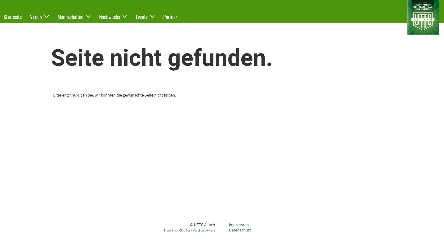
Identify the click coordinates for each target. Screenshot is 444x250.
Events (142, 16)
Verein (36, 16)
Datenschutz (240, 230)
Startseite (13, 16)
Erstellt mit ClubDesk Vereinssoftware (189, 230)
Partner (170, 16)
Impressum (239, 224)
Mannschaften (70, 16)
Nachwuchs (109, 16)
